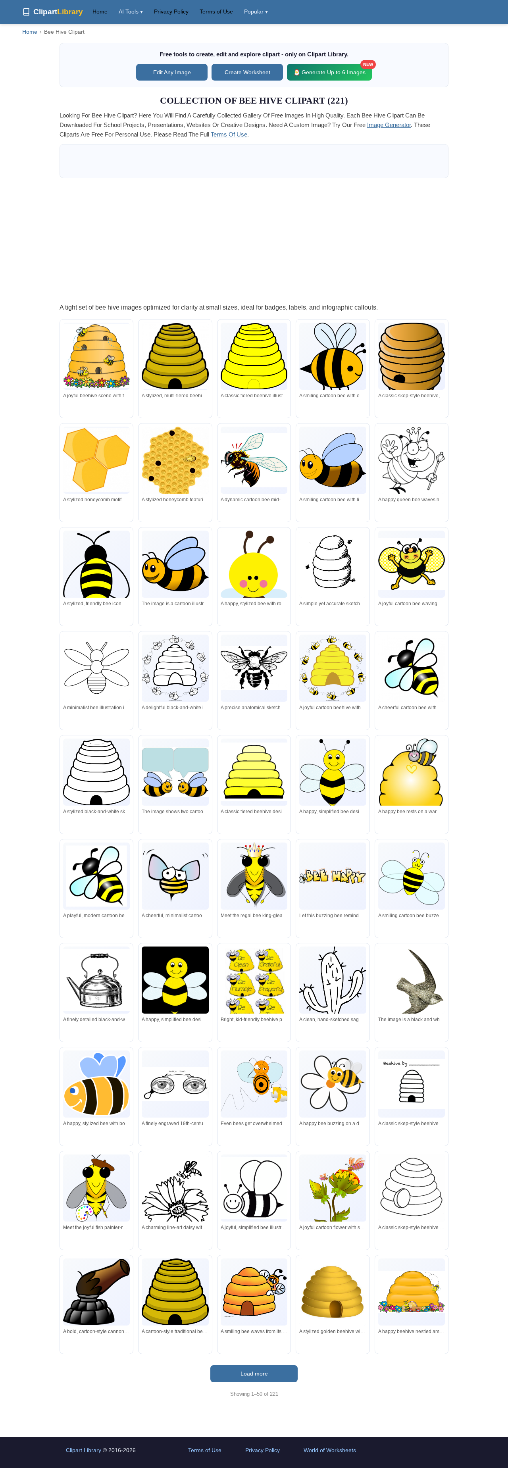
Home (100, 11)
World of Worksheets (330, 1450)
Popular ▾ (256, 11)
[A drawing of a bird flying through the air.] (411, 985)
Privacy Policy (171, 11)
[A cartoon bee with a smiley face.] (175, 564)
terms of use (229, 134)
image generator (389, 124)
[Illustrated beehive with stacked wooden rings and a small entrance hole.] (411, 361)
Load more (254, 1373)
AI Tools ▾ (131, 11)
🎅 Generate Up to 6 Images (332, 69)
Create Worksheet (247, 72)
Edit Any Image (172, 72)
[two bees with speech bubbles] (175, 772)
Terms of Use (216, 11)
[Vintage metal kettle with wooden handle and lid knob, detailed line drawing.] (96, 980)
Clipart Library (83, 1450)
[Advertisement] (254, 240)
